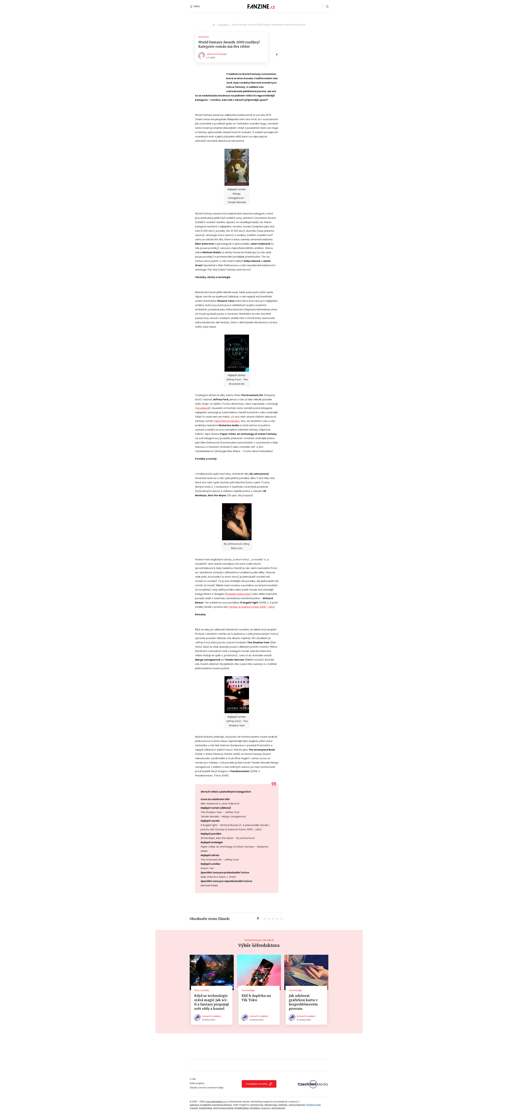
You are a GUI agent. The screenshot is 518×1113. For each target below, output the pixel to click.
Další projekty (197, 1083)
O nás (193, 1079)
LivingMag (254, 1108)
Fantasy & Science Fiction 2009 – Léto (251, 607)
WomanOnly (256, 1104)
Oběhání (282, 1104)
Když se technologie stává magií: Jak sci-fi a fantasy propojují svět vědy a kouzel (211, 1002)
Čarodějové (202, 408)
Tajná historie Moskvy (227, 421)
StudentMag (205, 1108)
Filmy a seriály (201, 990)
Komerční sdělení (211, 1016)
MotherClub (270, 1104)
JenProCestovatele (223, 1108)
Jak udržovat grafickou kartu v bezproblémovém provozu (303, 1002)
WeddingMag (241, 1108)
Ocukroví (265, 1108)
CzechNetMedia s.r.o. (216, 1101)
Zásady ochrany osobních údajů (206, 1087)
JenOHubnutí (278, 1108)
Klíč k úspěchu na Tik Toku (256, 998)
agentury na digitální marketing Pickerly (211, 1104)
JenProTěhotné (296, 1104)
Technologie (248, 990)
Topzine (194, 1108)
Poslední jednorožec (238, 594)
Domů (214, 24)
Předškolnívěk (313, 1104)
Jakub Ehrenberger (216, 54)
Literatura (223, 24)
